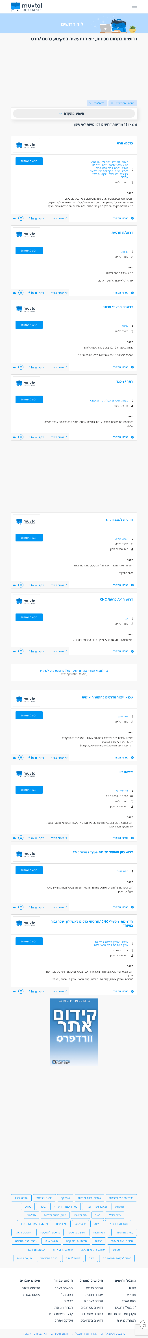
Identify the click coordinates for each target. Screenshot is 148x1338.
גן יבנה (108, 942)
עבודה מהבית (94, 1294)
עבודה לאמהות (93, 1301)
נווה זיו (125, 168)
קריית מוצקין (105, 171)
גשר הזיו (96, 165)
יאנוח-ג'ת (106, 162)
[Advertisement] (74, 70)
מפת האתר (129, 1301)
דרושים (68, 1301)
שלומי (104, 165)
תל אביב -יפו (122, 791)
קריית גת (99, 942)
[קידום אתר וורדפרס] (74, 1065)
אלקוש (104, 174)
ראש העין (123, 716)
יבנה (96, 945)
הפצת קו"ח (65, 1294)
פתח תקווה (122, 871)
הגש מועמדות (29, 161)
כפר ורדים (113, 174)
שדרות (124, 251)
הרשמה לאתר (64, 1288)
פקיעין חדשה (115, 165)
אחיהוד (124, 177)
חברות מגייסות (63, 1307)
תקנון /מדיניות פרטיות (122, 1314)
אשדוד (125, 942)
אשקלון (116, 942)
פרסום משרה (31, 1294)
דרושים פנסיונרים (92, 1314)
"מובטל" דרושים (125, 1307)
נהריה (117, 168)
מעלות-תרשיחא (120, 162)
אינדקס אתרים (64, 1320)
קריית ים (116, 171)
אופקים (124, 945)
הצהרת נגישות (126, 1320)
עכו (98, 162)
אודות (132, 1288)
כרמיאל (93, 171)
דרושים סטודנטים (92, 1307)
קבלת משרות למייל (60, 1314)
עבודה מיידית (94, 1288)
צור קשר (130, 1294)
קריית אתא (107, 168)
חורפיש (96, 174)
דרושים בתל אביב (91, 1320)
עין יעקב (124, 174)
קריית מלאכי (106, 945)
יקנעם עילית (121, 538)
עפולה (108, 400)
